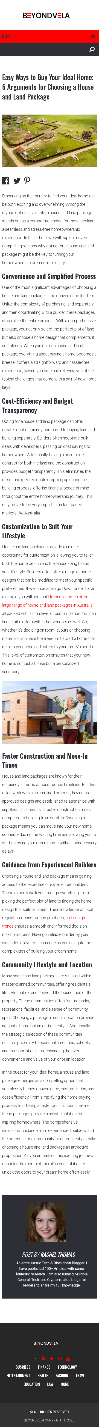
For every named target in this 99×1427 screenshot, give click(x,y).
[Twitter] (52, 1358)
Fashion (62, 1375)
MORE (65, 1384)
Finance (44, 1367)
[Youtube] (68, 1358)
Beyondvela (34, 1420)
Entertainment (18, 1375)
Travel (81, 1375)
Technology (67, 1367)
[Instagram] (60, 1358)
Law (50, 1384)
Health (43, 1375)
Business (23, 1367)
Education (31, 1384)
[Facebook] (43, 1358)
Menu (6, 36)
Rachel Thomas (57, 1254)
